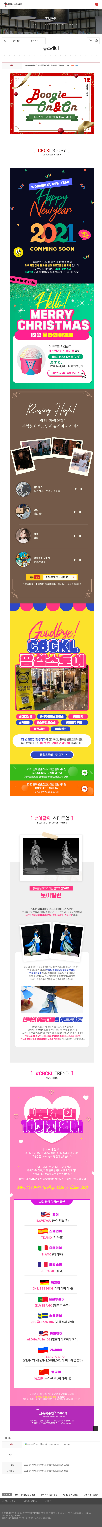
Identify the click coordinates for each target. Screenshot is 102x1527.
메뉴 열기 (96, 4)
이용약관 (48, 1501)
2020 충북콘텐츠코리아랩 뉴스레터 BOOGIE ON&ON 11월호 (46, 1465)
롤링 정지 (9, 1494)
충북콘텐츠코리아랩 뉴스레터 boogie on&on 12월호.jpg (48, 1444)
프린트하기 (96, 40)
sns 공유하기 (90, 40)
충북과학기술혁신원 (49, 1495)
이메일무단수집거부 (30, 1501)
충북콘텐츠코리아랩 (4, 3)
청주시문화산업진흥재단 (25, 1495)
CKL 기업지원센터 (91, 1495)
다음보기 (7, 1494)
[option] (25, 1494)
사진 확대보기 (95, 1428)
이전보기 (5, 1494)
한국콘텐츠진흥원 (70, 1495)
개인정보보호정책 (8, 1501)
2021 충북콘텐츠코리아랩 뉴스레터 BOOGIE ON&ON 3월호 (46, 1471)
